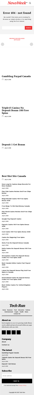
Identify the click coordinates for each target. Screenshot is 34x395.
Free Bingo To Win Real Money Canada (16, 206)
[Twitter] (14, 332)
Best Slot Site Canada (14, 176)
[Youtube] (19, 332)
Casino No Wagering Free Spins (13, 237)
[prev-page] (2, 44)
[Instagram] (9, 332)
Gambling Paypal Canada (16, 76)
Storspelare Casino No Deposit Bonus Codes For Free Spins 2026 (15, 256)
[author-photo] (3, 80)
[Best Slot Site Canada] (17, 162)
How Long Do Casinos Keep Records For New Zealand (16, 185)
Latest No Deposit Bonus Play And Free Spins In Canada (16, 271)
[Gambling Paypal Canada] (17, 62)
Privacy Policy (22, 385)
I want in (16, 381)
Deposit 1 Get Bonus (13, 144)
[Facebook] (4, 332)
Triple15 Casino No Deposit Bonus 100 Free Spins (15, 110)
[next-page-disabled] (31, 44)
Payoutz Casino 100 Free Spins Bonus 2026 (15, 225)
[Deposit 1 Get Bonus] (17, 130)
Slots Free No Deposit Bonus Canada (15, 243)
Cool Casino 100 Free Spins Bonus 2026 (16, 232)
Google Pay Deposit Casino (11, 219)
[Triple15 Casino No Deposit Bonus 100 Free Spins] (17, 94)
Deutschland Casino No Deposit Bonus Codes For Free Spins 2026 (16, 278)
